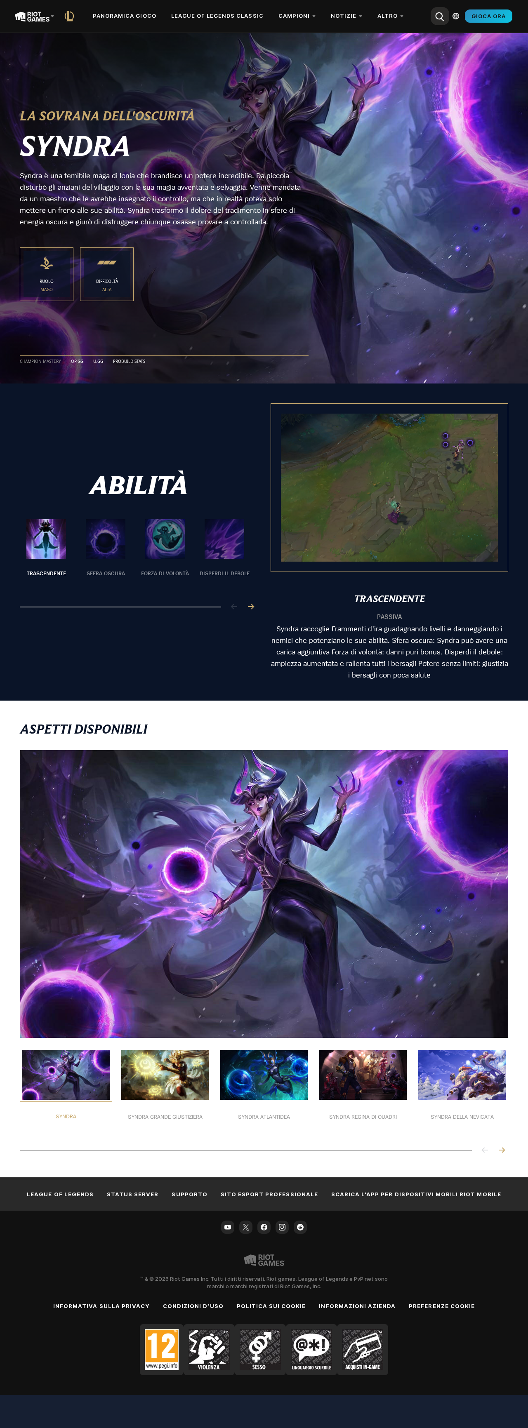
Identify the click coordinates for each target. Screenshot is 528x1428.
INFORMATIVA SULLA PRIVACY (101, 1306)
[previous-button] (234, 607)
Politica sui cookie (271, 1306)
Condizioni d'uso (193, 1306)
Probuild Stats (129, 361)
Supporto (189, 1194)
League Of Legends (60, 1194)
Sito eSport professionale (269, 1194)
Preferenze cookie (442, 1306)
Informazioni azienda (357, 1306)
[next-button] (250, 607)
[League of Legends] (71, 16)
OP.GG (77, 361)
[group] (135, 553)
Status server (133, 1194)
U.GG (98, 361)
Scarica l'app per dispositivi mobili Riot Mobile (416, 1194)
